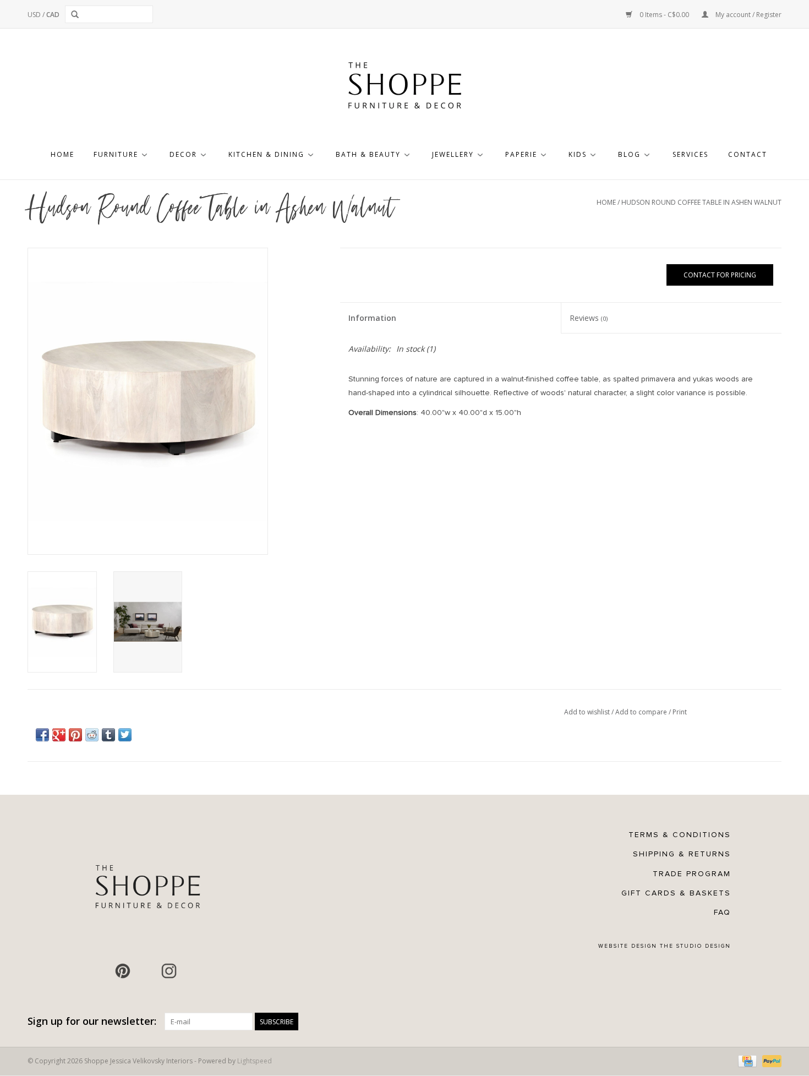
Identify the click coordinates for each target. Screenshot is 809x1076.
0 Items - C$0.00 (664, 14)
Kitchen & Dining (266, 154)
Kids (578, 154)
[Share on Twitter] (125, 734)
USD (35, 14)
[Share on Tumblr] (108, 734)
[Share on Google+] (58, 734)
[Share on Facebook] (42, 734)
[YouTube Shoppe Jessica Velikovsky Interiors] (146, 971)
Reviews (589, 318)
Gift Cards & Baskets (676, 893)
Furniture (116, 154)
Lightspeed (254, 1061)
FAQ (722, 912)
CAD (52, 14)
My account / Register (747, 14)
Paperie (521, 154)
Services (690, 154)
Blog (629, 154)
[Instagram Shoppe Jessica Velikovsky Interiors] (169, 971)
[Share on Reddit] (92, 734)
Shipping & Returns (682, 854)
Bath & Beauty (368, 154)
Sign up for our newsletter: (92, 1021)
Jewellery (453, 154)
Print (680, 712)
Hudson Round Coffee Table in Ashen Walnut (701, 202)
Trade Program (692, 873)
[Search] (77, 14)
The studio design (695, 946)
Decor (183, 154)
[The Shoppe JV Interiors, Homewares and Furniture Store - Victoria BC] (404, 88)
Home (62, 154)
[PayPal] (769, 1061)
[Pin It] (75, 734)
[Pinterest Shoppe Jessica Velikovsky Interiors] (123, 971)
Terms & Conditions (679, 834)
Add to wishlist (587, 712)
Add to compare (642, 712)
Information (372, 318)
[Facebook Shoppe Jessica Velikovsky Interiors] (99, 971)
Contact (747, 154)
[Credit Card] (746, 1061)
